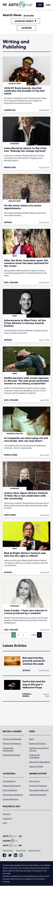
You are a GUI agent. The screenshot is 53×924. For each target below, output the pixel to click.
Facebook (4, 855)
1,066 (33, 635)
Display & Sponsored (11, 785)
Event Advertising (10, 790)
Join (40, 5)
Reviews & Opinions (37, 743)
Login (48, 5)
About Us (6, 814)
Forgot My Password (38, 785)
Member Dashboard (37, 794)
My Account (34, 781)
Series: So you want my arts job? (39, 749)
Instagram (21, 855)
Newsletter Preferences (39, 790)
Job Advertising (9, 781)
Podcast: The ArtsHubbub (34, 756)
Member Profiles (36, 766)
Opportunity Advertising (13, 794)
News (31, 739)
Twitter (10, 855)
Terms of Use (20, 850)
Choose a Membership (12, 739)
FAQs (5, 823)
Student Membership (11, 755)
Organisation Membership (8, 749)
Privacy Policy (8, 850)
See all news (29, 15)
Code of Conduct (34, 850)
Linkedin (15, 855)
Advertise (26, 28)
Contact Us (7, 818)
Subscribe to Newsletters (39, 762)
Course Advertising (10, 799)
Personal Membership (12, 743)
